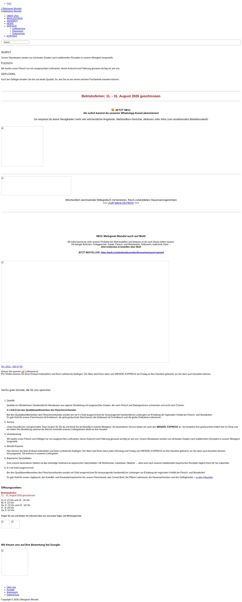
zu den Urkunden (204, 477)
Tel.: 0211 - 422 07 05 (11, 366)
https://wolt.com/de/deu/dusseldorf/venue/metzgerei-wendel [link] (132, 252)
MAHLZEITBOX (15, 18)
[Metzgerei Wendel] (11, 8)
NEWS (10, 23)
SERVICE (12, 26)
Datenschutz (18, 33)
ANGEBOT (12, 21)
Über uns (11, 587)
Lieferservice (18, 28)
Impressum (17, 31)
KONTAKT (12, 36)
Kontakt (10, 590)
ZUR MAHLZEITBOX (121, 203)
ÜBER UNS (13, 16)
